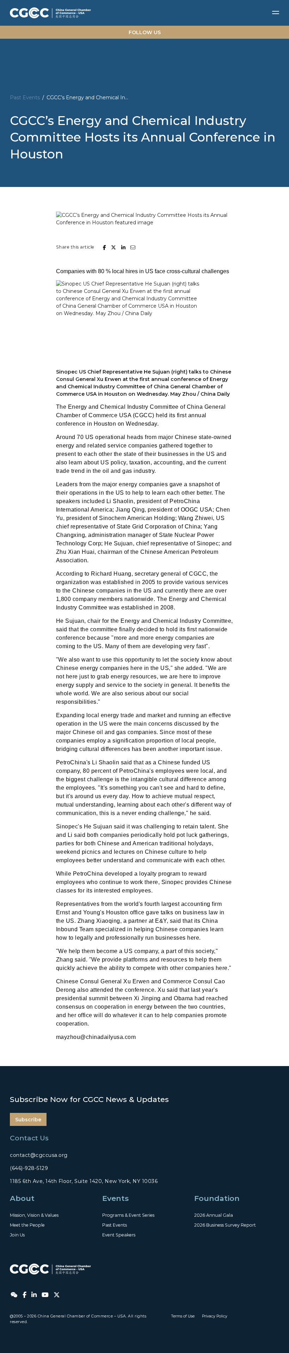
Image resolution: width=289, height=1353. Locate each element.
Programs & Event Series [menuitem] (128, 1215)
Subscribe (28, 1119)
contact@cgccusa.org (39, 1155)
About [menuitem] (22, 1198)
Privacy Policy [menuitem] (214, 1316)
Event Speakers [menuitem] (118, 1235)
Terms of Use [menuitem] (183, 1316)
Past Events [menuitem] (114, 1225)
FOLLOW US (145, 32)
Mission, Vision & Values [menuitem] (34, 1215)
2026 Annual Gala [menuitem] (213, 1215)
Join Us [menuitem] (17, 1235)
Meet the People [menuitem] (27, 1225)
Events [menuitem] (115, 1198)
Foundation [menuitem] (217, 1198)
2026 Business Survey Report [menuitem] (225, 1225)
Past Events (25, 97)
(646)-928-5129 (29, 1168)
